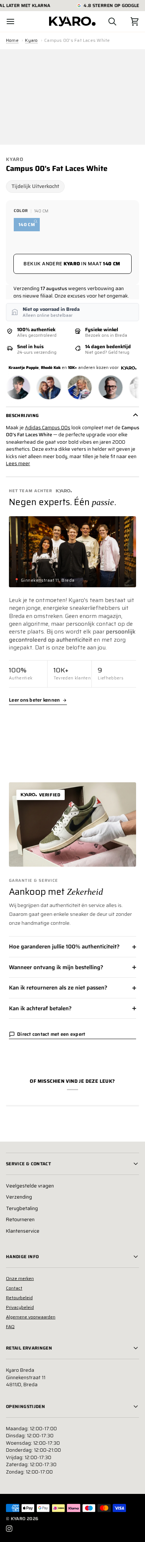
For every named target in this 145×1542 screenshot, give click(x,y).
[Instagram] (9, 1528)
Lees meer (18, 463)
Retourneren (20, 1219)
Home (12, 40)
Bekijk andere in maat (71, 264)
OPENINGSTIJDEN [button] (25, 1406)
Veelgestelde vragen (30, 1186)
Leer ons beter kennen (34, 700)
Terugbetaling (22, 1208)
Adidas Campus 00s (47, 427)
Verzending (19, 1197)
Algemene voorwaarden (30, 1316)
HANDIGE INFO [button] (22, 1256)
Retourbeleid (19, 1297)
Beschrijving (22, 415)
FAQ (10, 1326)
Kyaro (31, 40)
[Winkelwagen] (128, 21)
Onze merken (20, 1278)
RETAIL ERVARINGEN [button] (29, 1347)
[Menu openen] (17, 21)
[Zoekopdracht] (105, 21)
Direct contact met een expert (51, 1034)
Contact (14, 1287)
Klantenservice (22, 1231)
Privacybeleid (20, 1307)
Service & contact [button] (28, 1163)
